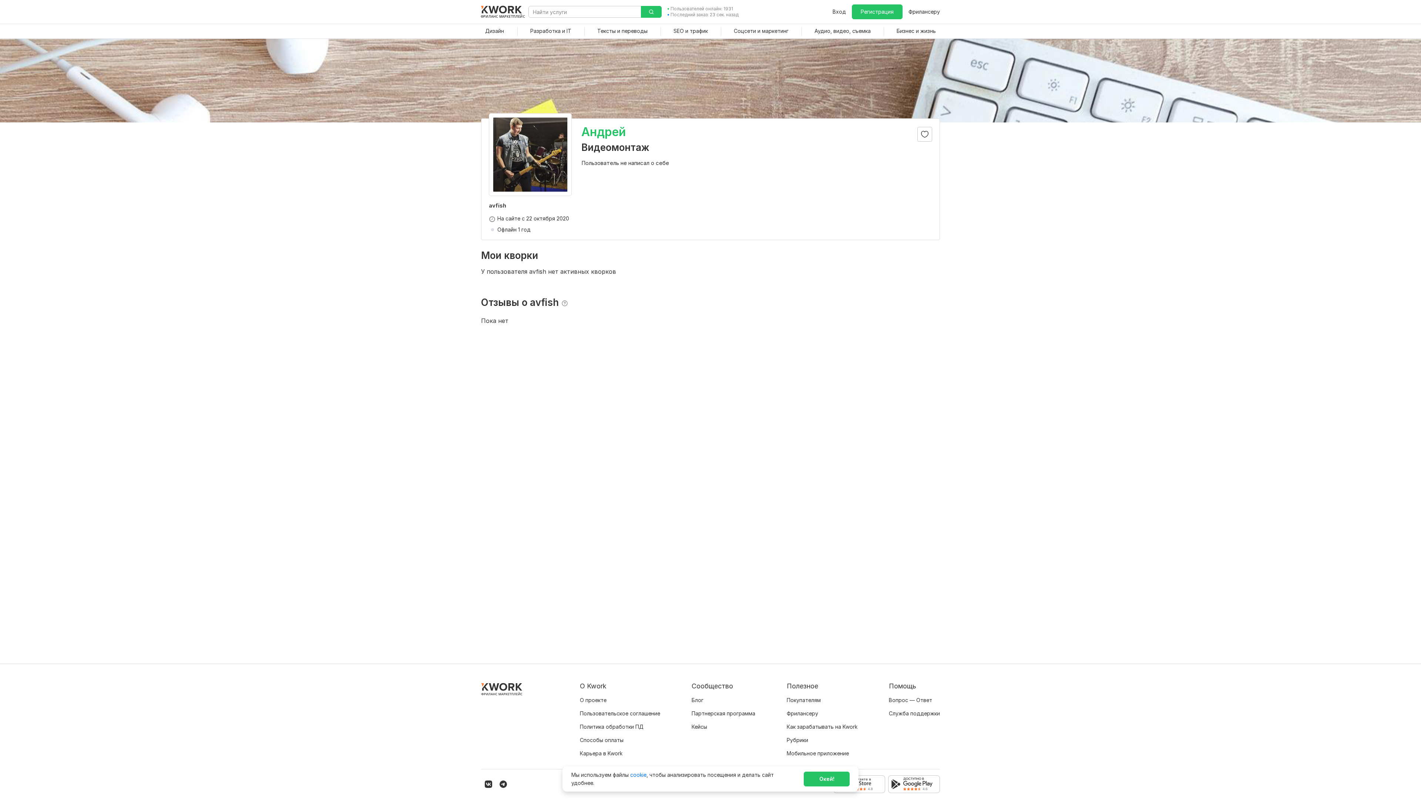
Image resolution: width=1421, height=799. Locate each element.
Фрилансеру (924, 12)
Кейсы (699, 727)
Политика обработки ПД (612, 727)
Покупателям (804, 700)
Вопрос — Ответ (910, 700)
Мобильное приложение (818, 753)
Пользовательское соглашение (620, 713)
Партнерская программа (723, 713)
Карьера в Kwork (601, 753)
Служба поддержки (914, 713)
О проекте (593, 700)
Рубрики (797, 740)
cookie (638, 775)
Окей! (826, 779)
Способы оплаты (602, 740)
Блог (697, 700)
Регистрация (877, 12)
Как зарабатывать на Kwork (822, 727)
